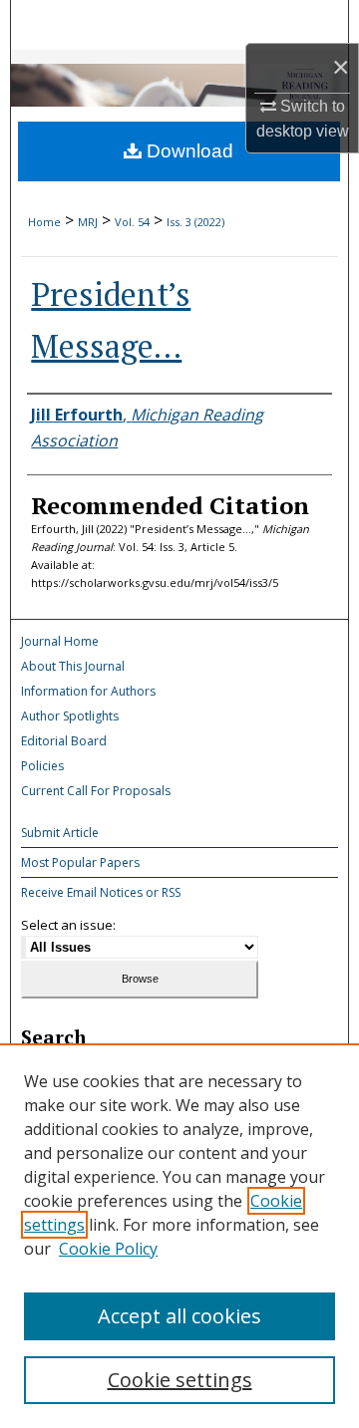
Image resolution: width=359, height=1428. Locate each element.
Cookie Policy (108, 1249)
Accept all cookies (179, 1315)
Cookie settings (180, 1379)
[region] (179, 1235)
